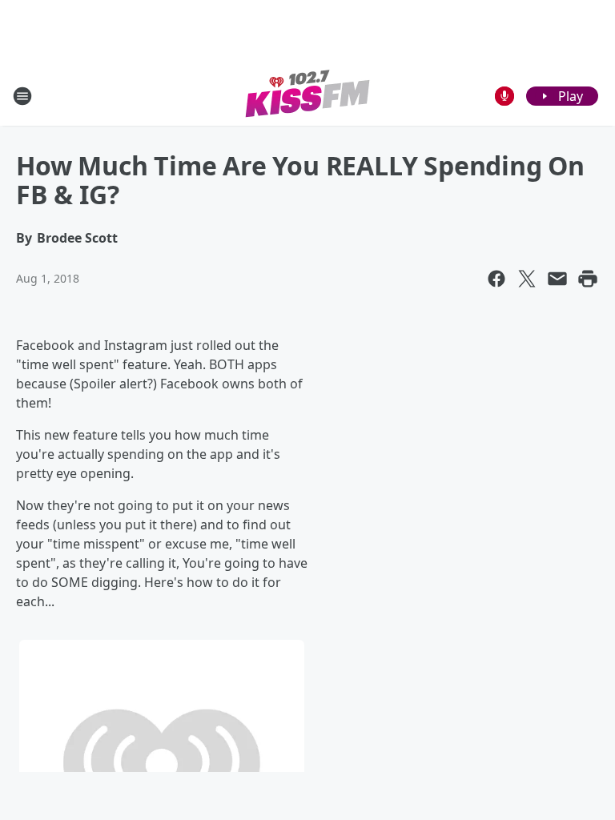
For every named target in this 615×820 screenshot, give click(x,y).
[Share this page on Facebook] (496, 278)
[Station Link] (308, 96)
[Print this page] (588, 278)
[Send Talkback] (504, 96)
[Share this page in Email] (557, 278)
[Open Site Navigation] (22, 96)
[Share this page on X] (527, 278)
